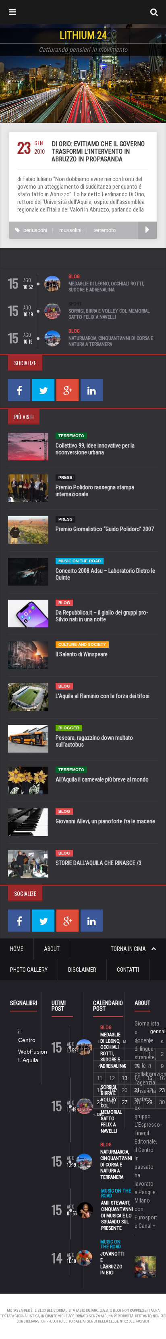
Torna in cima (129, 949)
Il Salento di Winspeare (82, 654)
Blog (74, 276)
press (65, 477)
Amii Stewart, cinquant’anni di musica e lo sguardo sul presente (117, 1215)
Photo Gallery (29, 970)
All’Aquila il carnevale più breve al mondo (102, 779)
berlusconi (35, 230)
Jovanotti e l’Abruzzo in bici (112, 1263)
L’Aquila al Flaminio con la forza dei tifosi (102, 696)
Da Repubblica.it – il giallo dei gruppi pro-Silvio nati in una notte (102, 616)
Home (16, 949)
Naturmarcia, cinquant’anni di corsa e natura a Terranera (110, 342)
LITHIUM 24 (83, 35)
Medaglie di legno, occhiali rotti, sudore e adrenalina (106, 287)
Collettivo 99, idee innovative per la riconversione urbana (95, 449)
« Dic (98, 1114)
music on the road (79, 561)
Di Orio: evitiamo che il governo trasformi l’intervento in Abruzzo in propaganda (98, 151)
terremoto (104, 230)
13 (124, 1078)
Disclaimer (82, 970)
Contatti (128, 970)
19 (112, 1090)
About (52, 949)
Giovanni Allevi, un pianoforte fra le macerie (105, 821)
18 (99, 1090)
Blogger (68, 728)
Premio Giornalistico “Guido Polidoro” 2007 (105, 529)
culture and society (82, 644)
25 (99, 1102)
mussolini (70, 230)
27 (124, 1102)
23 (162, 1090)
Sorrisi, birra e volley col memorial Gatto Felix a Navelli (109, 314)
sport (75, 304)
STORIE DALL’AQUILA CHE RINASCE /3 (98, 863)
